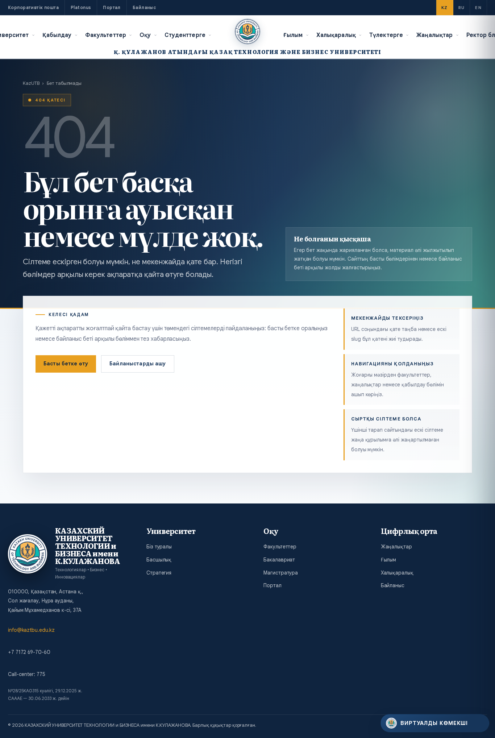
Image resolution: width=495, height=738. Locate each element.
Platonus (81, 7)
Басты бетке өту (65, 363)
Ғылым (293, 35)
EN (478, 7)
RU (461, 7)
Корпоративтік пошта (33, 7)
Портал (112, 7)
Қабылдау (57, 35)
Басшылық (158, 559)
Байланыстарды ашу (137, 363)
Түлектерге (386, 35)
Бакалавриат (279, 559)
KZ (444, 7)
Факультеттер (105, 35)
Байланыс (144, 7)
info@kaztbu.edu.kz (31, 630)
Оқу (145, 35)
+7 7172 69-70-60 (29, 652)
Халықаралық (336, 35)
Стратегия (158, 572)
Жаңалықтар (434, 35)
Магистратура (280, 572)
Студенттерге (185, 35)
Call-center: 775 (26, 674)
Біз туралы (159, 546)
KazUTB (31, 83)
